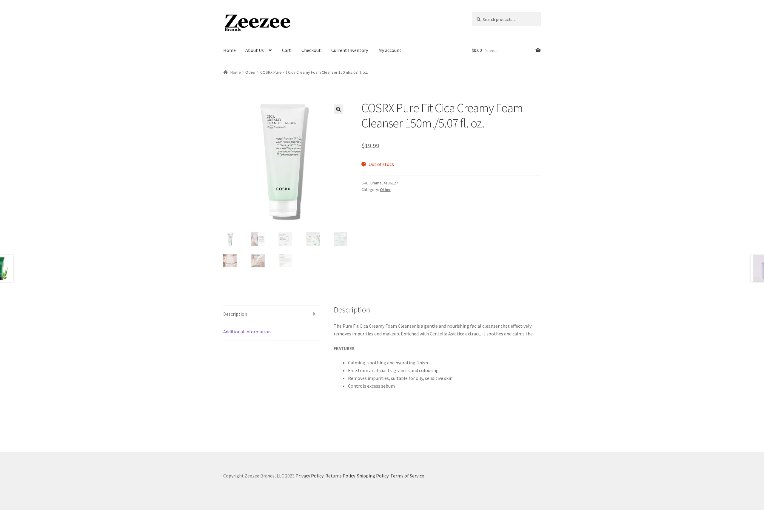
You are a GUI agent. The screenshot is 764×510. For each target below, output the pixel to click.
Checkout (311, 50)
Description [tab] (235, 314)
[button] (338, 109)
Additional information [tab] (247, 332)
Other (250, 72)
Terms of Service (407, 476)
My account (389, 50)
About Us (254, 50)
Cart (286, 50)
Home (229, 50)
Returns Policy (340, 476)
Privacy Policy (309, 476)
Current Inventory (349, 50)
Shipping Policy (373, 476)
